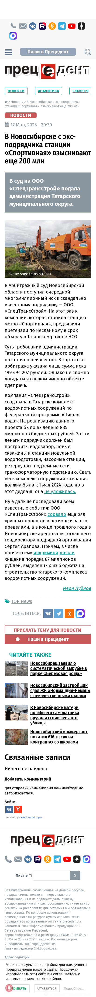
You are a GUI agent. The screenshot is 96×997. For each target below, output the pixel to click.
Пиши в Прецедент (48, 51)
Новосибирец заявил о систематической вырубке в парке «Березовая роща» (58, 668)
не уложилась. (60, 491)
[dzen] (81, 26)
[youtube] (71, 26)
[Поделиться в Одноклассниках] (69, 613)
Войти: (10, 802)
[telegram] (62, 26)
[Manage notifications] (9, 988)
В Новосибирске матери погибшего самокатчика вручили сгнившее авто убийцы (54, 715)
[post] (23, 26)
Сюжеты (80, 91)
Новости (16, 91)
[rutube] (42, 26)
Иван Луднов (77, 588)
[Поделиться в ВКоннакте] (48, 613)
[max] (13, 36)
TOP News (21, 601)
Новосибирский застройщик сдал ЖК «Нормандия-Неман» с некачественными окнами (60, 690)
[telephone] (13, 26)
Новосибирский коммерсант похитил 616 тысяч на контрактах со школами (59, 737)
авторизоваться (19, 793)
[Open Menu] (8, 51)
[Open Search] (87, 52)
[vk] (32, 26)
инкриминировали (54, 552)
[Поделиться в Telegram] (58, 613)
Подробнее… (74, 988)
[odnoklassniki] (52, 26)
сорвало (57, 514)
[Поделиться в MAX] (80, 613)
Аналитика (48, 91)
